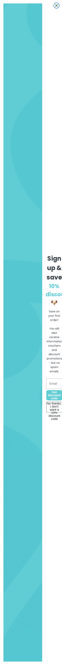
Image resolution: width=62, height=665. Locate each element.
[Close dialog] (56, 5)
